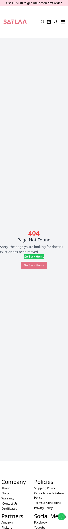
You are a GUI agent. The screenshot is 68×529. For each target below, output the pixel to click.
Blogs (5, 493)
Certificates (9, 509)
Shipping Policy (44, 488)
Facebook (40, 522)
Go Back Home (34, 257)
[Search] (42, 21)
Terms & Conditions (47, 503)
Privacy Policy (43, 508)
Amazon (7, 522)
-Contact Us (9, 503)
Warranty (7, 498)
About (5, 488)
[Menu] (63, 21)
